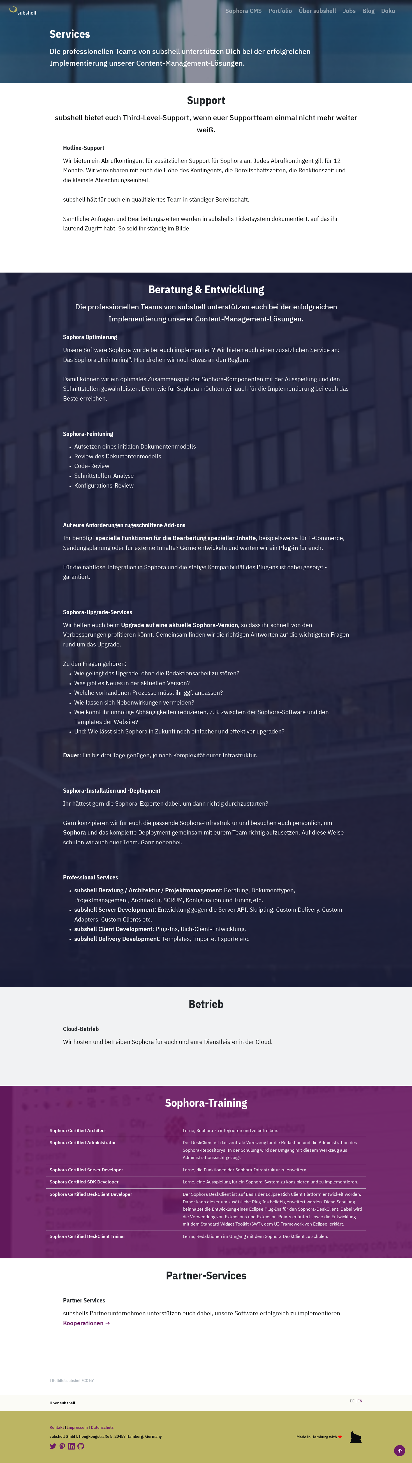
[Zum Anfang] (399, 1450)
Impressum (77, 1428)
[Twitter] (53, 1446)
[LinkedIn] (72, 1446)
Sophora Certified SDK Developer (84, 1182)
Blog (368, 11)
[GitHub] (80, 1446)
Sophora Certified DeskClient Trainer (87, 1237)
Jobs (349, 11)
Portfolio (280, 11)
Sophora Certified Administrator (83, 1143)
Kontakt (57, 1428)
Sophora (74, 833)
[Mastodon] (62, 1446)
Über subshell (317, 11)
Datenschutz (102, 1428)
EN (359, 1401)
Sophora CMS (243, 11)
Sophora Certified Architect (78, 1131)
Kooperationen (83, 1324)
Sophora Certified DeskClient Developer (91, 1194)
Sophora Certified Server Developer (86, 1170)
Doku (388, 11)
